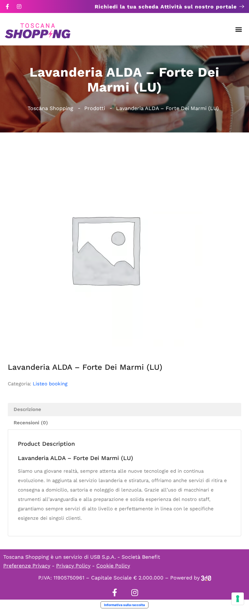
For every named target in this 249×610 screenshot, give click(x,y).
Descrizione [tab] (27, 409)
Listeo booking (50, 384)
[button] (238, 29)
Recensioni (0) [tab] (31, 423)
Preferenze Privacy (26, 566)
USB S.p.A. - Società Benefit (125, 557)
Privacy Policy (73, 566)
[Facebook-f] (7, 6)
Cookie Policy (113, 566)
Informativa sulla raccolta (124, 605)
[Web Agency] (206, 578)
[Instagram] (19, 6)
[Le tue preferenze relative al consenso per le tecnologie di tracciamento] (237, 598)
